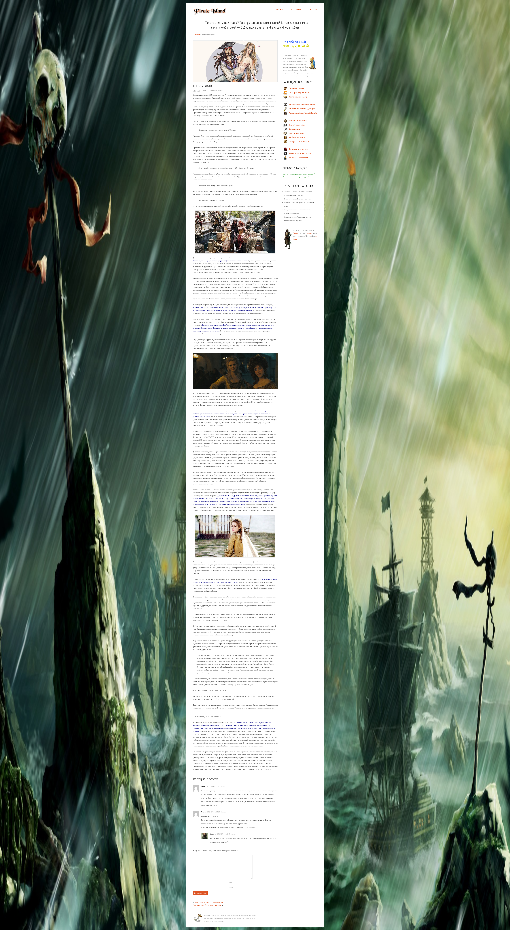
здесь (298, 76)
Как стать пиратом (304, 199)
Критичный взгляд (298, 96)
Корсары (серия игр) (299, 92)
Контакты (312, 9)
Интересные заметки (299, 141)
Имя (230, 882)
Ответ (223, 786)
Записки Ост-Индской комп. (302, 104)
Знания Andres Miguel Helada (303, 113)
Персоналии (294, 128)
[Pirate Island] (210, 11)
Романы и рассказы (298, 157)
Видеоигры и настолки (300, 153)
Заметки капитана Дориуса (302, 108)
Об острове (295, 9)
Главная (279, 9)
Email (231, 887)
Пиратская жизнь (216, 91)
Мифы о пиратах (297, 137)
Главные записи (297, 88)
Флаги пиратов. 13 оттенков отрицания (207, 905)
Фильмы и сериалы (298, 149)
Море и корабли (296, 133)
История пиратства (298, 120)
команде (310, 233)
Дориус (204, 91)
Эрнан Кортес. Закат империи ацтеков (209, 902)
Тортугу (296, 233)
